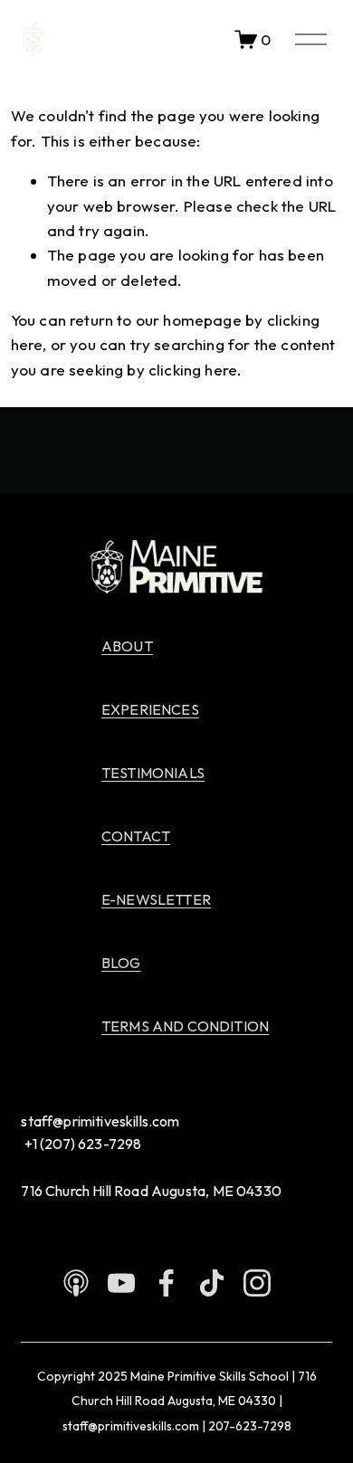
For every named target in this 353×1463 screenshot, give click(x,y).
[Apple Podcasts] (76, 1282)
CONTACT (135, 836)
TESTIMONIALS (153, 773)
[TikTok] (211, 1282)
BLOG (121, 963)
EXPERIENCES (150, 709)
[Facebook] (166, 1282)
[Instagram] (257, 1282)
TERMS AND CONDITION (185, 1026)
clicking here (192, 369)
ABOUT (127, 646)
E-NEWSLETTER (156, 899)
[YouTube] (121, 1282)
